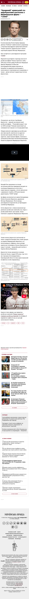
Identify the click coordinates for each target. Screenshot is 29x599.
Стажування (11, 538)
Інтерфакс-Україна (16, 561)
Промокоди (18, 538)
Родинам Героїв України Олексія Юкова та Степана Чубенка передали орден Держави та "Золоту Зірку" (13, 455)
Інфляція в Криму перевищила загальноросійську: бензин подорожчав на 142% (14, 489)
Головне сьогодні (7, 354)
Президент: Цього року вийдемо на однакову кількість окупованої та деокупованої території (12, 425)
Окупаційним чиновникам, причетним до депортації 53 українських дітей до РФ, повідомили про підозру (14, 419)
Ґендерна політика (17, 535)
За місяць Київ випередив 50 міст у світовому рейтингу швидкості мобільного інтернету (12, 482)
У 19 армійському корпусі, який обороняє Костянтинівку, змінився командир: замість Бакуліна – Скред (19, 376)
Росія (23, 323)
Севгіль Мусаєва (19, 583)
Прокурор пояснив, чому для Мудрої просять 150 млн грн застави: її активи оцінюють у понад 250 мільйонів (19, 359)
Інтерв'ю (25, 5)
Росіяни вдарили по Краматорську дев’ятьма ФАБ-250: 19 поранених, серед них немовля (13, 462)
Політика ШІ (9, 535)
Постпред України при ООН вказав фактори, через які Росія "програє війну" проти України (19, 393)
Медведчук (13, 323)
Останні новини (6, 438)
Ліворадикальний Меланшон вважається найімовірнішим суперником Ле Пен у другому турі (14, 475)
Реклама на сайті (12, 531)
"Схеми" (3, 55)
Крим (18, 323)
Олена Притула (19, 584)
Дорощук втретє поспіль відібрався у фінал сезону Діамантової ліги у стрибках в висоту (14, 469)
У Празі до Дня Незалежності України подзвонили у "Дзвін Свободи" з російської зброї (13, 443)
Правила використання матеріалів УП (14, 533)
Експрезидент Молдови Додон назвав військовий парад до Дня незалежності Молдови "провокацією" (19, 401)
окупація (3, 323)
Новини (3, 5)
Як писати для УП (22, 537)
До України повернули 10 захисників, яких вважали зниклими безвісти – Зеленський (18, 385)
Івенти (18, 531)
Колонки (20, 5)
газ (8, 323)
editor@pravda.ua (18, 585)
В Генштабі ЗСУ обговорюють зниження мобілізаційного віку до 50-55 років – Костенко (19, 367)
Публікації (8, 5)
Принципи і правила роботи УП (9, 537)
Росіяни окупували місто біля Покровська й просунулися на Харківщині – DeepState (14, 429)
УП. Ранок (14, 5)
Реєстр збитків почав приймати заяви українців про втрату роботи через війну (14, 449)
